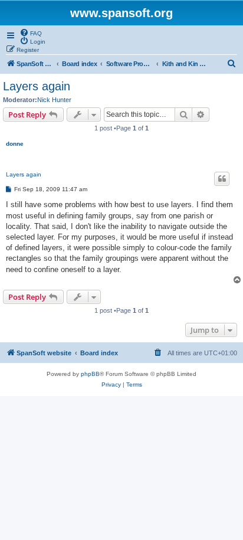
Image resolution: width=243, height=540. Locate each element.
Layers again (36, 86)
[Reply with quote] (221, 179)
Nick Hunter (54, 99)
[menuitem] (30, 32)
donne (15, 143)
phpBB (90, 374)
